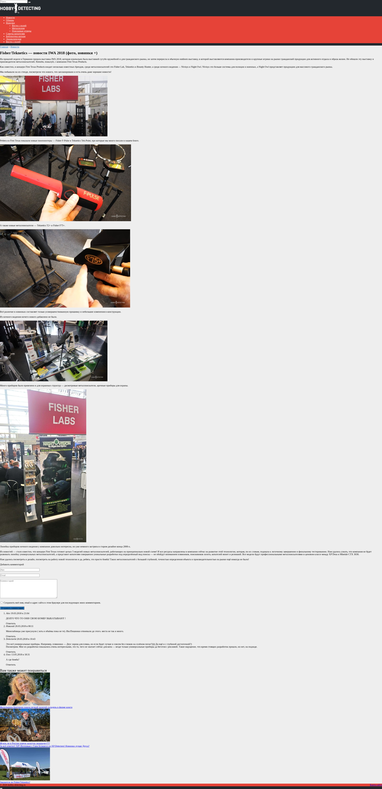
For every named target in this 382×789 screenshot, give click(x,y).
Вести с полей (19, 25)
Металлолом (18, 28)
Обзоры (10, 20)
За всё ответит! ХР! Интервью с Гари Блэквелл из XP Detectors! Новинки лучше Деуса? (44, 746)
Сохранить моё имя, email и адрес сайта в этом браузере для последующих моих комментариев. (52, 602)
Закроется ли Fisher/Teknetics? (15, 782)
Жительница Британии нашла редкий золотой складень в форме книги (36, 707)
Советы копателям (15, 33)
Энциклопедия (13, 39)
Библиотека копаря (15, 36)
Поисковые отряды (21, 31)
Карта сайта (376, 785)
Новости (10, 17)
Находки (10, 23)
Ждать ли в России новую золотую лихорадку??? (25, 743)
